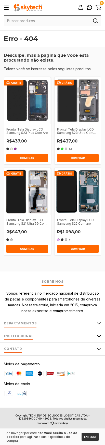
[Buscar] (95, 20)
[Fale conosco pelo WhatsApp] (89, 8)
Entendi (90, 436)
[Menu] (7, 7)
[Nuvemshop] (53, 423)
